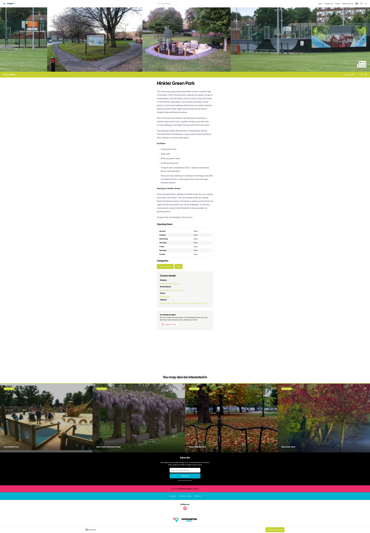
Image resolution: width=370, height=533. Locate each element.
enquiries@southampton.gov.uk (171, 290)
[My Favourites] (361, 4)
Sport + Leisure (165, 266)
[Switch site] (15, 3)
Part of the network (185, 489)
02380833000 (164, 297)
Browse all (92, 530)
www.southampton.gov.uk (169, 284)
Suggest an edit (170, 324)
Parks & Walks (9, 74)
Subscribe (185, 476)
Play (178, 266)
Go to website (276, 530)
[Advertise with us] (366, 4)
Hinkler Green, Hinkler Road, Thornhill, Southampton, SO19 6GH (183, 303)
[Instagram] (185, 508)
